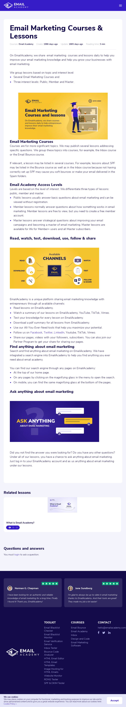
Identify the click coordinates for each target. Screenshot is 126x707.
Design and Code (80, 638)
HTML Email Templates (50, 664)
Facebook (36, 332)
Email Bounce (78, 627)
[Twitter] (103, 633)
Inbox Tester (50, 648)
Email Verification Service (53, 643)
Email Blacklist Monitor (52, 636)
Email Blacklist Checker (52, 629)
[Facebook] (99, 633)
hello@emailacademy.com (112, 627)
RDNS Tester (51, 679)
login (17, 554)
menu (120, 5)
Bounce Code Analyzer (51, 653)
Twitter (48, 332)
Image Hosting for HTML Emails (53, 670)
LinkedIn (59, 332)
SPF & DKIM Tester (54, 683)
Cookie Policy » (10, 704)
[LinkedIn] (109, 633)
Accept (114, 700)
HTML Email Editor (54, 658)
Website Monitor (53, 675)
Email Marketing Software (79, 644)
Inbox (74, 635)
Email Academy (79, 631)
